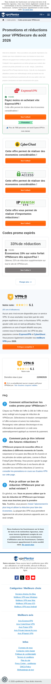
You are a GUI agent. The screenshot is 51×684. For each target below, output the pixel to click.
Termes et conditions (25, 657)
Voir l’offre (25, 117)
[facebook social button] (17, 578)
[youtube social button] (33, 578)
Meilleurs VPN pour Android (25, 607)
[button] (4, 679)
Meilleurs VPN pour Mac (25, 600)
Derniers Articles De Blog (25, 594)
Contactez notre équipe (25, 651)
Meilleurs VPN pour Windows (25, 597)
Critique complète (25, 347)
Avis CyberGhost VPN (25, 624)
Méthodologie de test (25, 670)
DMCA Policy (25, 667)
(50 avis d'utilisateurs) (11, 310)
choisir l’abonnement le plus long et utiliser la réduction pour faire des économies (25, 507)
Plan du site (25, 660)
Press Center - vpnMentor (25, 663)
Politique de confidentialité (25, 654)
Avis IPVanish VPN (25, 633)
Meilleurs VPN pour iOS (25, 603)
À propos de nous (25, 648)
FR (41, 15)
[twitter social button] (22, 578)
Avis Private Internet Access (25, 630)
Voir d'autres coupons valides (25, 385)
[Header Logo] (10, 14)
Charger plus (24, 282)
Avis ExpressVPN (25, 621)
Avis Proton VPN (25, 627)
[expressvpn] (25, 109)
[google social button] (28, 578)
